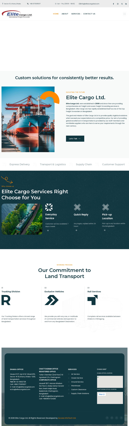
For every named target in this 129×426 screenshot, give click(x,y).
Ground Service (77, 382)
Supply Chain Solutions (80, 393)
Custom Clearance (78, 389)
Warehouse (75, 386)
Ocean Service (77, 378)
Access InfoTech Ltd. (67, 418)
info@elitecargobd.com (90, 4)
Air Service (75, 374)
